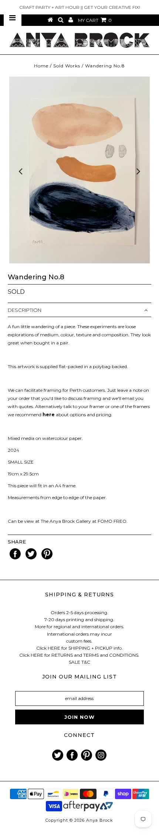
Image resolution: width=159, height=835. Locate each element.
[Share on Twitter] (32, 557)
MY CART (95, 20)
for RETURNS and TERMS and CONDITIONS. (91, 655)
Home (41, 65)
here (49, 414)
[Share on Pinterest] (47, 557)
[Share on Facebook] (16, 557)
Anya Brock (99, 820)
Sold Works (66, 65)
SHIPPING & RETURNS (79, 594)
